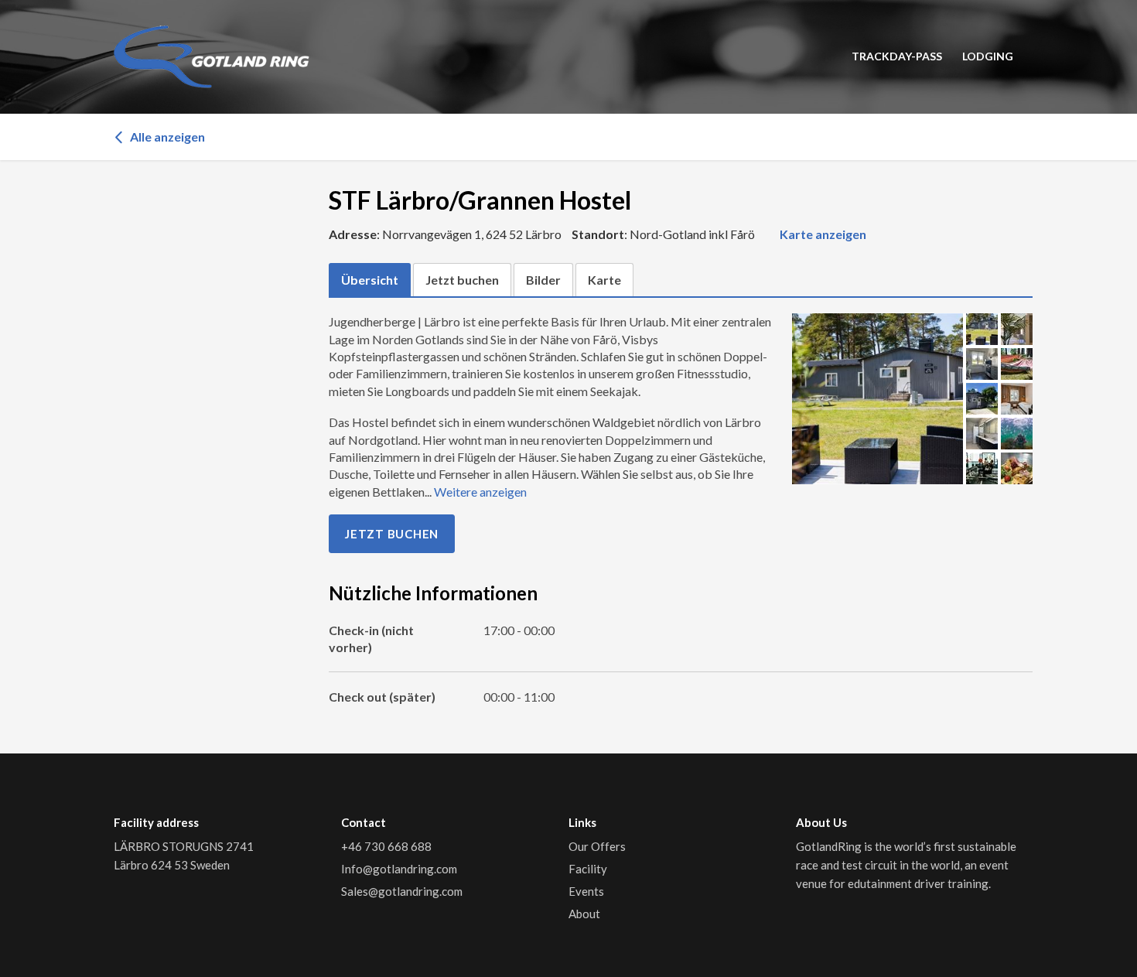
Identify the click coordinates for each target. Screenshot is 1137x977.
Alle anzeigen (166, 136)
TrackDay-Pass (897, 56)
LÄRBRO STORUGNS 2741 (185, 846)
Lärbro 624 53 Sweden (172, 865)
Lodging (987, 56)
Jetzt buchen (392, 534)
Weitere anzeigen (480, 491)
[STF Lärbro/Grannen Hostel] (877, 398)
